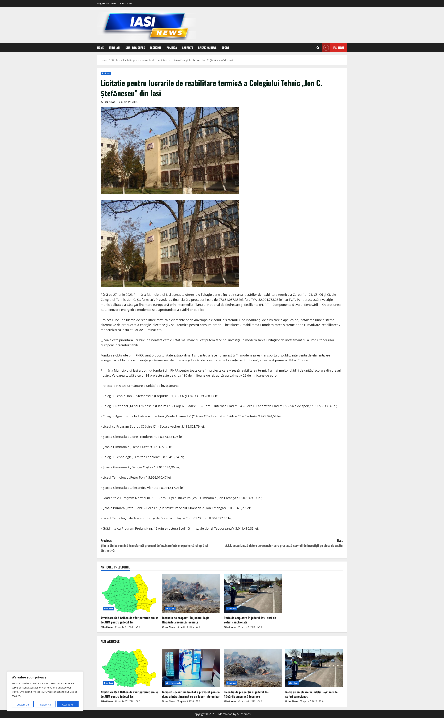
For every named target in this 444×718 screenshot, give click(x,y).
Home (100, 47)
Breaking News (207, 47)
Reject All (45, 704)
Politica (171, 47)
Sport (225, 47)
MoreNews (225, 714)
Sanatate (187, 47)
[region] (45, 691)
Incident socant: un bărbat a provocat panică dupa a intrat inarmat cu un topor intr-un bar (191, 694)
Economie (155, 47)
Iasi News (338, 47)
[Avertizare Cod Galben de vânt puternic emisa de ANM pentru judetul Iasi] (130, 593)
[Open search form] (318, 47)
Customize (23, 704)
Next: (284, 543)
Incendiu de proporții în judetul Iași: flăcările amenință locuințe (185, 619)
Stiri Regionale (135, 47)
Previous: (154, 545)
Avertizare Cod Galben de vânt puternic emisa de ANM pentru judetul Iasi (129, 619)
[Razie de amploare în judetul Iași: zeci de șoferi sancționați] (253, 593)
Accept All (68, 704)
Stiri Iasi (114, 47)
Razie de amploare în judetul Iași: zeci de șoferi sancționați (250, 619)
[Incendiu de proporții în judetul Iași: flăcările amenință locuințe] (191, 593)
